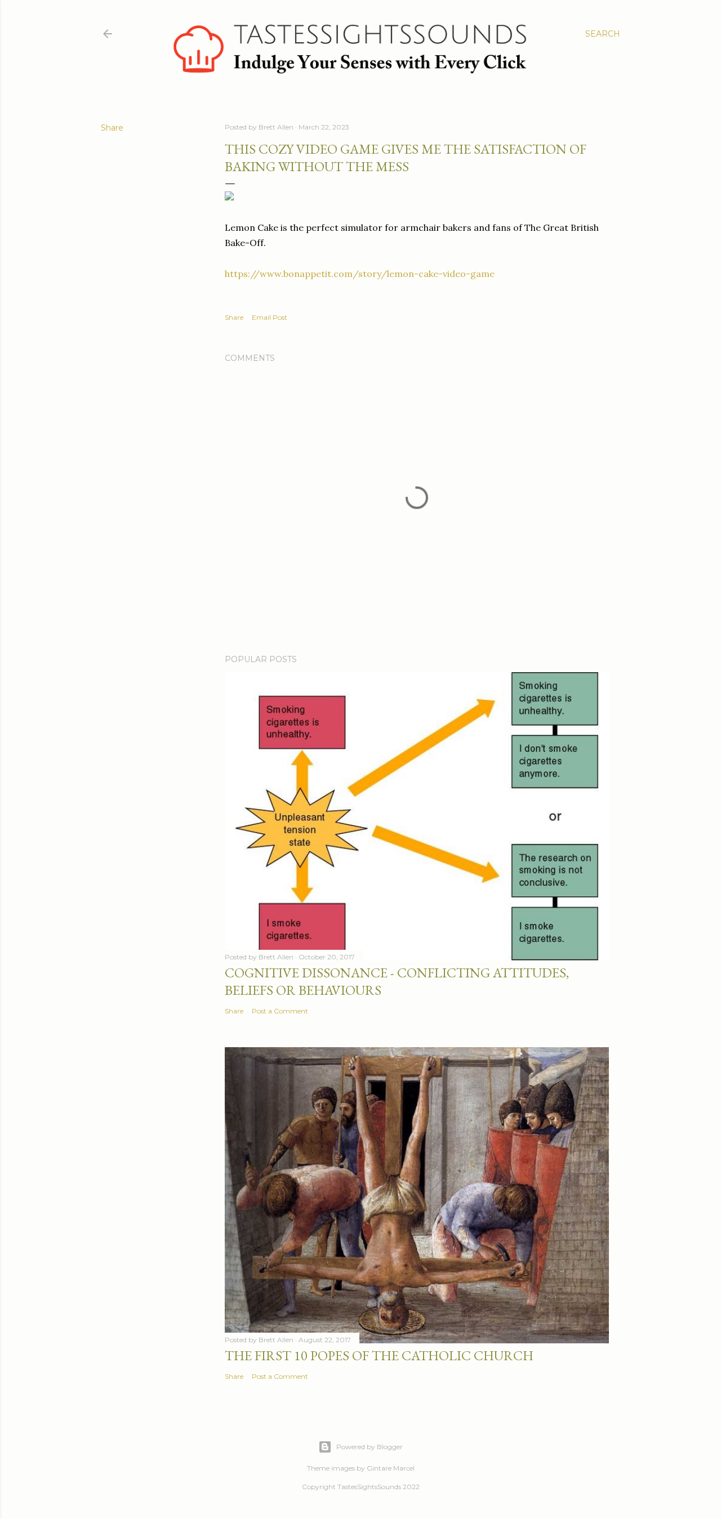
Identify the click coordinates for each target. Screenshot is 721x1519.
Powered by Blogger (369, 1446)
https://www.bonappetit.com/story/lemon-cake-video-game (360, 273)
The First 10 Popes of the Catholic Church (379, 1355)
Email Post (269, 317)
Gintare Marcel (391, 1468)
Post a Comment (280, 1011)
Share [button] (112, 128)
